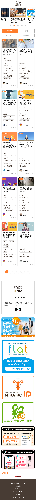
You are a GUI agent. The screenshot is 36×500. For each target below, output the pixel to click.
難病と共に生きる (8, 120)
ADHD (5, 58)
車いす (28, 163)
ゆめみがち (25, 261)
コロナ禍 (22, 68)
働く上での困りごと (26, 73)
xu (6, 125)
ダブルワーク (7, 66)
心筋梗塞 (22, 208)
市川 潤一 (25, 215)
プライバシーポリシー (18, 491)
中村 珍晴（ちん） (27, 170)
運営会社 (18, 486)
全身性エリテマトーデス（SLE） (9, 117)
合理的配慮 (6, 163)
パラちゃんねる (10, 170)
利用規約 (18, 494)
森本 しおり (9, 83)
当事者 (26, 31)
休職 (12, 71)
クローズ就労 (7, 61)
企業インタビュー (10, 35)
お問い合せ (18, 489)
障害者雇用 (6, 78)
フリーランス (24, 158)
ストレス (5, 63)
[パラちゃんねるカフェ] (18, 4)
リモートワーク (24, 161)
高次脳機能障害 (24, 210)
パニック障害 (7, 68)
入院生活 (5, 114)
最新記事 (9, 31)
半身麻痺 (22, 205)
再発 (10, 73)
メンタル (5, 71)
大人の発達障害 (7, 76)
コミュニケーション (26, 66)
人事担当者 (26, 35)
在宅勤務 (22, 76)
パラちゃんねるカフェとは (18, 483)
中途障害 (22, 203)
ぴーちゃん (25, 125)
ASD (27, 249)
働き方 (5, 73)
